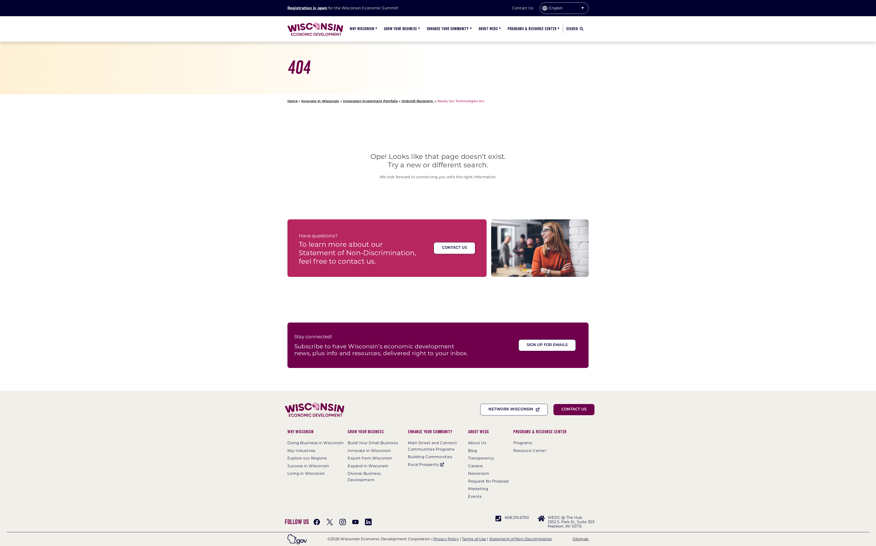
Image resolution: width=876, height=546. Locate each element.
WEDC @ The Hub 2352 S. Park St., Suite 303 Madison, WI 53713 (571, 521)
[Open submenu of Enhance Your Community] (470, 29)
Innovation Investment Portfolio (370, 101)
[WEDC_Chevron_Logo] (315, 24)
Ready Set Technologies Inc (460, 101)
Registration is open (307, 8)
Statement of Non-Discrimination (520, 539)
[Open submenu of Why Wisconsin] (375, 29)
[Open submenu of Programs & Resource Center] (557, 29)
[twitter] (329, 522)
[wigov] (297, 536)
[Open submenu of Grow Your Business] (418, 29)
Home (292, 101)
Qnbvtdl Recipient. (418, 101)
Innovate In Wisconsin (320, 101)
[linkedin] (368, 522)
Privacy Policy (446, 539)
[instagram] (342, 522)
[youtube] (355, 522)
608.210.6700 (517, 517)
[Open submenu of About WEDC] (499, 29)
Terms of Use (474, 539)
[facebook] (317, 522)
